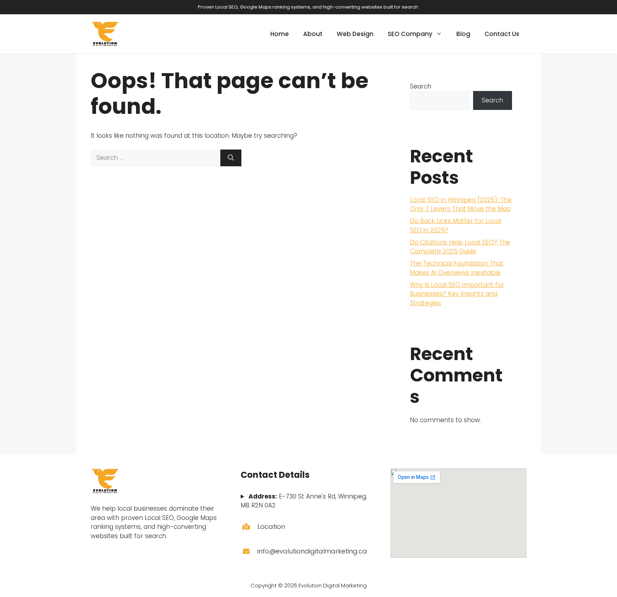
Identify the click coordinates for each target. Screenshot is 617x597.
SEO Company (410, 34)
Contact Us (502, 34)
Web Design (355, 34)
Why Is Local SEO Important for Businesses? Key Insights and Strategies (457, 293)
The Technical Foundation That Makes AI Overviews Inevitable (456, 268)
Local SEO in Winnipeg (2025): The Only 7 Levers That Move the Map (461, 204)
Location (271, 526)
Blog (463, 34)
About (312, 34)
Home (279, 34)
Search (420, 86)
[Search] (230, 158)
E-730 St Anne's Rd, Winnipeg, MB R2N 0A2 (304, 501)
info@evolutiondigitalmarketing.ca (312, 551)
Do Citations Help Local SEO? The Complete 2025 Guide (460, 247)
